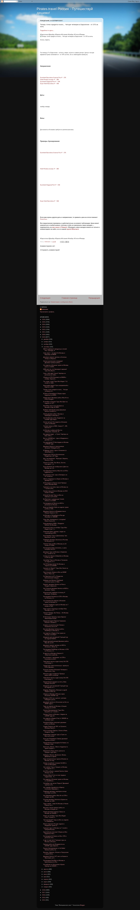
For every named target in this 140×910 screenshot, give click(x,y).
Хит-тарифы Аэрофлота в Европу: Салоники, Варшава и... (54, 788)
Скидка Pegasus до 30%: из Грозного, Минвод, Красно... (55, 727)
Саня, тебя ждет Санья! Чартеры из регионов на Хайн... (54, 374)
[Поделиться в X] (65, 242)
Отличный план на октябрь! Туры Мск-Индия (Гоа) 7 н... (55, 528)
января (46, 887)
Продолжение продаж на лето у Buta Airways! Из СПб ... (54, 682)
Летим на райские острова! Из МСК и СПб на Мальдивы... (54, 763)
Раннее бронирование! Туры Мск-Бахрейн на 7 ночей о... (53, 711)
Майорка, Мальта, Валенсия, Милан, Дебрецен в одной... (54, 755)
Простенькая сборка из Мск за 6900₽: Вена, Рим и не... (55, 572)
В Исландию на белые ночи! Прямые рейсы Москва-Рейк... (54, 483)
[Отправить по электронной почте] (61, 242)
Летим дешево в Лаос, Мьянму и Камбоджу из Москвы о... (53, 414)
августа (46, 869)
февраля (47, 884)
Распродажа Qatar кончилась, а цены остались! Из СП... (55, 548)
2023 (44, 327)
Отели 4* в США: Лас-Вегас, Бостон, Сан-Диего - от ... (54, 463)
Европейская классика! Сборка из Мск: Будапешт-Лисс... (55, 832)
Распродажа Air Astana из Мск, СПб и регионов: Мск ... (54, 836)
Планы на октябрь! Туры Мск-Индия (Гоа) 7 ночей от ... (54, 816)
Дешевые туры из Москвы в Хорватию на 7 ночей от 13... (55, 552)
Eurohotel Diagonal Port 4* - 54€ (50, 81)
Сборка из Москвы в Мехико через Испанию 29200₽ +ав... (54, 694)
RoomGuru (43, 219)
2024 (44, 324)
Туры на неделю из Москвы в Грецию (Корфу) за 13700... (55, 706)
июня (45, 874)
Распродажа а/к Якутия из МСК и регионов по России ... (53, 504)
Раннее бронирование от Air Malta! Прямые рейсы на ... (54, 849)
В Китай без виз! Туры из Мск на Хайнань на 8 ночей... (53, 495)
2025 (44, 322)
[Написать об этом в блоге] (63, 242)
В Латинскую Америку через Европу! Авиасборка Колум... (54, 617)
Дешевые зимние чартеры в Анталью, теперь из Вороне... (55, 357)
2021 (44, 332)
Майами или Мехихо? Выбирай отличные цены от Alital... (53, 581)
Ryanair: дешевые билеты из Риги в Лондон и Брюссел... (54, 585)
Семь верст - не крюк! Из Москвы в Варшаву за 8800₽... (54, 353)
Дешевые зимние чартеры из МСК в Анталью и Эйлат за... (54, 646)
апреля (46, 879)
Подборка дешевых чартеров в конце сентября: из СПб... (54, 792)
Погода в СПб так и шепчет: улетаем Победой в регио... (54, 698)
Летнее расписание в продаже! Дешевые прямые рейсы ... (53, 361)
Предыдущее (94, 298)
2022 (44, 329)
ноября (46, 341)
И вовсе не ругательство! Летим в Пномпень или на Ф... (53, 625)
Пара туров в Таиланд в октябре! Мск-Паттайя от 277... (55, 609)
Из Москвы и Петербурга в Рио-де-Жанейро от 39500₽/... (54, 516)
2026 (44, 319)
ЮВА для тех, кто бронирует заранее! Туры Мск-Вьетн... (55, 370)
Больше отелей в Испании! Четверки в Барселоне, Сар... (55, 670)
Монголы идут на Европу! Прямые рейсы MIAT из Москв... (54, 674)
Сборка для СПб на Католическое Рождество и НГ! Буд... (53, 455)
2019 (44, 337)
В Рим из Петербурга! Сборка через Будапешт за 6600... (54, 394)
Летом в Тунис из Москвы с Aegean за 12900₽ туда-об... (55, 715)
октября (46, 344)
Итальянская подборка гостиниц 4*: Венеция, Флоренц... (54, 593)
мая (45, 876)
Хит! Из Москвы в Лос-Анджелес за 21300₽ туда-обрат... (54, 418)
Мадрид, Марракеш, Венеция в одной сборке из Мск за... (55, 690)
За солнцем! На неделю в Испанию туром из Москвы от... (54, 601)
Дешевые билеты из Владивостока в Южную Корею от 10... (54, 512)
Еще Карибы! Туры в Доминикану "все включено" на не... (55, 536)
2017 (44, 892)
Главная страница (69, 298)
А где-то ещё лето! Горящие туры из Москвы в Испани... (54, 840)
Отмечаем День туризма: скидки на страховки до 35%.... (54, 532)
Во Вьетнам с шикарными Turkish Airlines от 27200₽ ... (53, 499)
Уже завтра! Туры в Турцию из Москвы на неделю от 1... (55, 767)
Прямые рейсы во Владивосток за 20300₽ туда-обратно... (53, 845)
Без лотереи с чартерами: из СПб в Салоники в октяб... (54, 658)
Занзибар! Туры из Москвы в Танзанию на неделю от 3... (55, 560)
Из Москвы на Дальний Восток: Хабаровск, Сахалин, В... (52, 430)
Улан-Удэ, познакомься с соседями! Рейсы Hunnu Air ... (54, 520)
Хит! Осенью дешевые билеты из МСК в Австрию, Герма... (55, 589)
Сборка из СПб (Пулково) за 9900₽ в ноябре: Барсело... (54, 378)
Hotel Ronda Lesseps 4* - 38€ (49, 79)
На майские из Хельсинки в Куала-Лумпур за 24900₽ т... (54, 865)
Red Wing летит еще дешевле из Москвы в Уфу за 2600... (53, 406)
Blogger (82, 905)
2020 (44, 334)
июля (45, 871)
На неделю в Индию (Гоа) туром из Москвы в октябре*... (54, 633)
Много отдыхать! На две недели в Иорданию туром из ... (53, 824)
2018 (44, 890)
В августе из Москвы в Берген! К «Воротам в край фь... (53, 654)
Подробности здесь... (47, 30)
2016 (44, 895)
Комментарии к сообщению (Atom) (62, 302)
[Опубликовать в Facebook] (66, 242)
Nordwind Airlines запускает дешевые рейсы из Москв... (54, 723)
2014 (44, 900)
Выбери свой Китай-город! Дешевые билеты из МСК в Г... (54, 410)
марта (46, 881)
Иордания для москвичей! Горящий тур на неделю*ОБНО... (55, 637)
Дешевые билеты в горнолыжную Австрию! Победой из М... (53, 447)
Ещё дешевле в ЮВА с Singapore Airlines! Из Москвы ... (53, 524)
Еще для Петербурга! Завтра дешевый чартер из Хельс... (55, 739)
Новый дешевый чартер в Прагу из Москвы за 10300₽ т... (54, 812)
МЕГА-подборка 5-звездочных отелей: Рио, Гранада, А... (55, 349)
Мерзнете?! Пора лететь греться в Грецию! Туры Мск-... (54, 751)
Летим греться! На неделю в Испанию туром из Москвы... (55, 422)
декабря (46, 339)
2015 (44, 897)
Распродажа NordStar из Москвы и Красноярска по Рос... (54, 861)
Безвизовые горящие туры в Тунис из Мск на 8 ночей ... (54, 735)
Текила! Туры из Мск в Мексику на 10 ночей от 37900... (54, 544)
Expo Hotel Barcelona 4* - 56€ (49, 83)
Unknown (45, 309)
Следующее (45, 298)
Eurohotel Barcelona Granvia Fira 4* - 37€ (53, 77)
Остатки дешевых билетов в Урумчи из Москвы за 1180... (55, 800)
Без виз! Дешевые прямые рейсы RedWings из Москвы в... (53, 629)
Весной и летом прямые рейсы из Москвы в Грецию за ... (53, 808)
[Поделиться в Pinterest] (68, 242)
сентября (47, 346)
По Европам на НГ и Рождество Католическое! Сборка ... (53, 577)
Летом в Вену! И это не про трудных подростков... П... (54, 775)
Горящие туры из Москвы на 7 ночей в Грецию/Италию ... (55, 828)
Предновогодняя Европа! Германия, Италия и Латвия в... (54, 621)
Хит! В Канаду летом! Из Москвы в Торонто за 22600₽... (54, 564)
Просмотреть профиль (47, 312)
